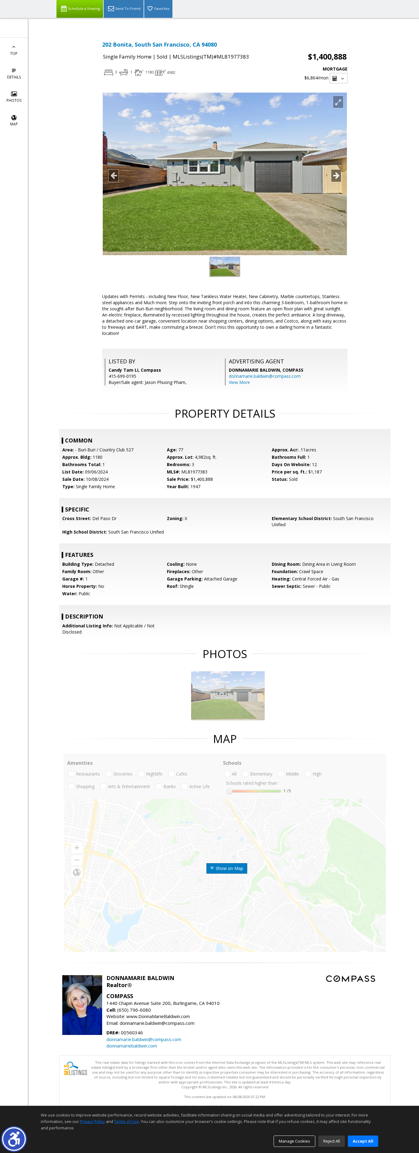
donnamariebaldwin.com (131, 1046)
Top (13, 53)
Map (14, 124)
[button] (14, 1139)
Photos (13, 100)
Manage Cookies (294, 1141)
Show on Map (228, 868)
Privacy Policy (92, 1121)
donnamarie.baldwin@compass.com (265, 376)
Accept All (363, 1141)
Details (14, 77)
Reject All (331, 1141)
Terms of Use (126, 1121)
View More (239, 382)
